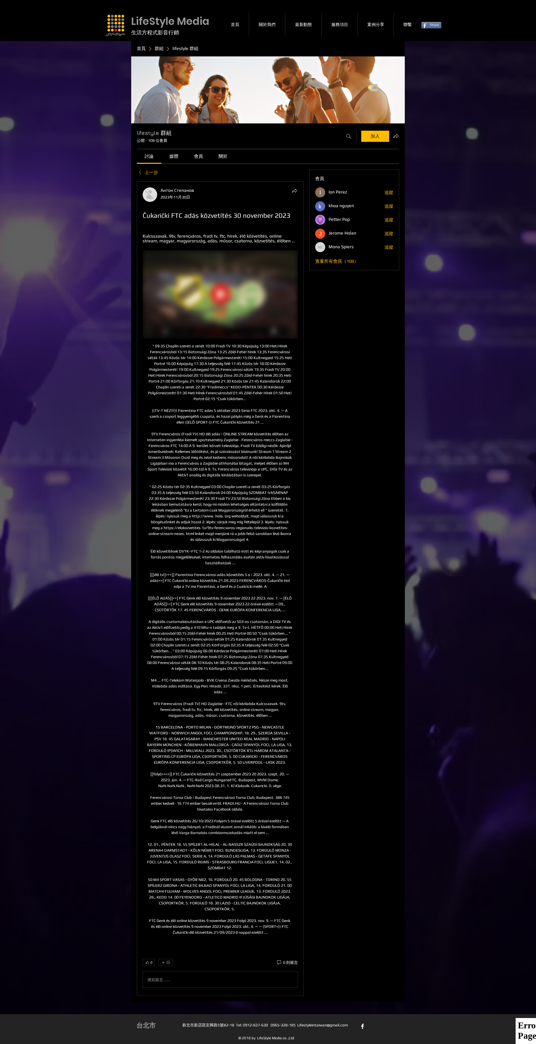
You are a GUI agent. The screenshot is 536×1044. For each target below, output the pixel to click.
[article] (220, 588)
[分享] (294, 190)
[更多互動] (165, 962)
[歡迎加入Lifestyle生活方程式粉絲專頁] (362, 1026)
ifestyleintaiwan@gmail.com (323, 1025)
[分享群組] (396, 136)
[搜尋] (348, 136)
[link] (149, 156)
